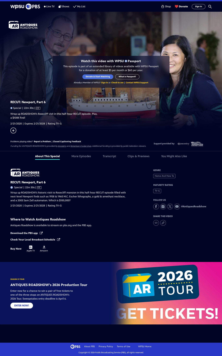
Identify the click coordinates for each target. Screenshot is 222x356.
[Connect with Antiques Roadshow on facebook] (156, 206)
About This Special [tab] (47, 156)
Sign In (198, 6)
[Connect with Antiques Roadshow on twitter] (170, 206)
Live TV (50, 6)
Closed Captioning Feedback (67, 141)
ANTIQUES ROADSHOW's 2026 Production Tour (48, 285)
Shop (168, 6)
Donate (183, 6)
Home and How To (164, 176)
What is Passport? (127, 76)
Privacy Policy (106, 346)
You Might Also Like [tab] (174, 156)
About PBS (89, 346)
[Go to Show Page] (115, 25)
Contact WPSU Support (137, 82)
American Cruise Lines (81, 146)
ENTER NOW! (21, 305)
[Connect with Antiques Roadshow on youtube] (177, 206)
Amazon (44, 249)
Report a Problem (42, 141)
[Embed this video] (156, 223)
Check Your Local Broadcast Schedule (33, 239)
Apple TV (31, 249)
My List (81, 6)
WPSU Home (144, 346)
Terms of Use (123, 346)
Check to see (117, 82)
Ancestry (62, 146)
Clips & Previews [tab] (139, 156)
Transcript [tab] (109, 156)
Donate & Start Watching (98, 76)
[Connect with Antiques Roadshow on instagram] (163, 206)
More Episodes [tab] (81, 156)
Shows (65, 6)
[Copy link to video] (163, 223)
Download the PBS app (24, 233)
